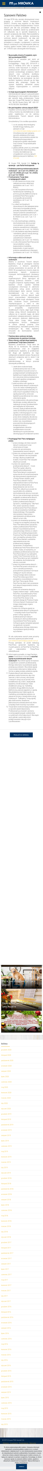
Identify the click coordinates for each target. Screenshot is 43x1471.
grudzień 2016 (6, 1307)
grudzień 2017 (6, 1242)
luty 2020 (4, 1103)
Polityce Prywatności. (21, 1463)
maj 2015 (4, 1408)
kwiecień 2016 (6, 1349)
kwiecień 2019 (6, 1157)
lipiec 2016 (5, 1333)
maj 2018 (4, 1216)
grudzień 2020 (6, 1050)
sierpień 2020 (6, 1071)
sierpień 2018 (6, 1200)
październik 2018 (7, 1189)
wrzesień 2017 (6, 1258)
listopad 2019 (6, 1119)
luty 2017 (4, 1296)
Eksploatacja (23, 1443)
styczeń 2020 (6, 1109)
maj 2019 (4, 1151)
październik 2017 (7, 1253)
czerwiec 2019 (6, 1146)
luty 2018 (4, 1232)
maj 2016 (4, 1344)
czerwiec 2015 (6, 1403)
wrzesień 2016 (6, 1323)
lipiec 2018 (5, 1205)
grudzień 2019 (6, 1114)
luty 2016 (4, 1360)
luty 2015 (4, 1424)
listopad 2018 (6, 1184)
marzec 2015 (6, 1419)
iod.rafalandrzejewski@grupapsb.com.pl (27, 131)
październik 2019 (7, 1125)
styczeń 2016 (6, 1365)
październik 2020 (7, 1060)
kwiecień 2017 (6, 1285)
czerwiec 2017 (6, 1274)
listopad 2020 (6, 1055)
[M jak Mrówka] (21, 3)
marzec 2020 (6, 1098)
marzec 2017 (6, 1291)
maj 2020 (4, 1087)
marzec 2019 (6, 1162)
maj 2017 (4, 1280)
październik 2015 (7, 1381)
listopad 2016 (6, 1312)
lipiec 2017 (5, 1269)
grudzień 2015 (6, 1371)
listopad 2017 (6, 1248)
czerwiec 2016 (6, 1339)
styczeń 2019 (6, 1173)
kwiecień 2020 (6, 1093)
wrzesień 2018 (6, 1194)
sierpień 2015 (6, 1392)
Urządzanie (14, 1443)
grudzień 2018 (6, 1178)
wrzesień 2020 (6, 1066)
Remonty (32, 1443)
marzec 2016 (6, 1355)
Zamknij (21, 1466)
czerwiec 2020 (6, 1082)
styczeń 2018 (6, 1237)
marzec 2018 (6, 1226)
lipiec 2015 (5, 1398)
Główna (6, 1443)
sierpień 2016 (6, 1328)
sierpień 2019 (6, 1135)
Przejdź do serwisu (21, 735)
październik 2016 (7, 1317)
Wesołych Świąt (9, 1028)
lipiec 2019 (5, 1141)
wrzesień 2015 (6, 1387)
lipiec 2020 (5, 1076)
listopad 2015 (6, 1376)
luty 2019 (4, 1167)
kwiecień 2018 (6, 1221)
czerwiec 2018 (6, 1210)
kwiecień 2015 (6, 1414)
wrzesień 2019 (6, 1130)
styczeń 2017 (6, 1301)
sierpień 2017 (6, 1264)
